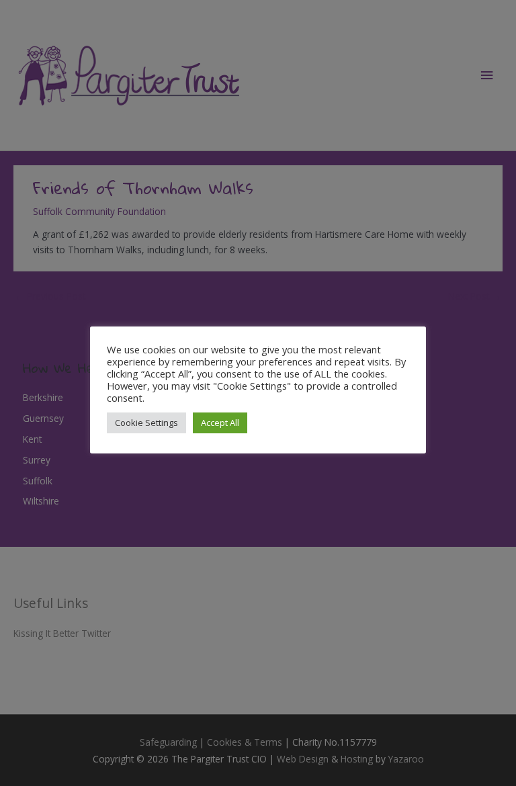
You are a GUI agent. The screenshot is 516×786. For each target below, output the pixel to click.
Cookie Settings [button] (146, 423)
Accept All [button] (220, 423)
